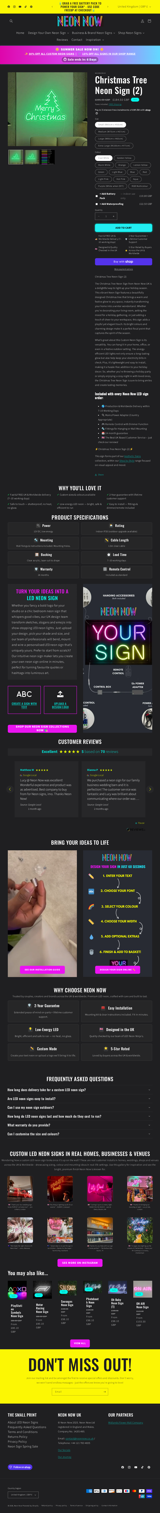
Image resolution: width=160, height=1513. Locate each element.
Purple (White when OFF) (111, 186)
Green (101, 172)
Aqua (135, 179)
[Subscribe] (104, 1391)
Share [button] (101, 474)
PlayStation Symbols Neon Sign (17, 1311)
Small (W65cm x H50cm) (110, 124)
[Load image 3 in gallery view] (47, 157)
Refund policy (47, 1505)
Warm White (104, 165)
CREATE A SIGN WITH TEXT (24, 705)
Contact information (110, 1505)
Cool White (103, 158)
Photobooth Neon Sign (92, 1302)
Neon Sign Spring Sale (23, 1446)
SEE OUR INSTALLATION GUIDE (42, 969)
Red (145, 172)
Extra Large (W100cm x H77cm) (114, 145)
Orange (122, 165)
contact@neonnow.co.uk (80, 1438)
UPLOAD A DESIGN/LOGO (60, 705)
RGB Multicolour (140, 186)
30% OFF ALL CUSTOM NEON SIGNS (51, 54)
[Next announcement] (107, 7)
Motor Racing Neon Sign (42, 1308)
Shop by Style (126, 460)
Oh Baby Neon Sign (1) (117, 1303)
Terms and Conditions (23, 1432)
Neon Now (18, 1506)
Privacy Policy (17, 1441)
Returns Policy (17, 1437)
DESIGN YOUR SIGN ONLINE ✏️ (117, 969)
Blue (132, 172)
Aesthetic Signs (132, 456)
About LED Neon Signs (23, 1423)
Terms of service (76, 1505)
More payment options (123, 269)
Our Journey (64, 1457)
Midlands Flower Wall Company (125, 1422)
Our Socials (64, 1450)
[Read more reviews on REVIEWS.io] (136, 831)
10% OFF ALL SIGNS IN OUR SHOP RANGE (108, 54)
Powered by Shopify (31, 1506)
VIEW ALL (80, 1343)
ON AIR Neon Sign (142, 1305)
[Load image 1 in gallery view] (16, 157)
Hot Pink (121, 179)
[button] (11, 21)
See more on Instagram (80, 1263)
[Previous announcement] (52, 7)
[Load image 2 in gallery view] (32, 157)
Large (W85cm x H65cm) (110, 138)
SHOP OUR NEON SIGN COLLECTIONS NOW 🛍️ (42, 729)
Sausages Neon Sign (67, 1303)
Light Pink (103, 179)
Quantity (98, 210)
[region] (80, 789)
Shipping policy (92, 1505)
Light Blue (117, 172)
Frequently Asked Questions (27, 1427)
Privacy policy (61, 1505)
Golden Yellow (124, 158)
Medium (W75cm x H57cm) (111, 131)
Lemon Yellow (141, 165)
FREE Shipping (115, 104)
